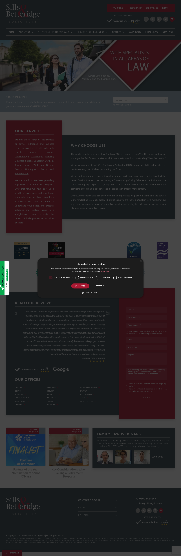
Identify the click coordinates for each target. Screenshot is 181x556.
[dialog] (90, 278)
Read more (105, 271)
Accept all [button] (80, 286)
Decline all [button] (100, 286)
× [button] (141, 261)
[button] (90, 292)
